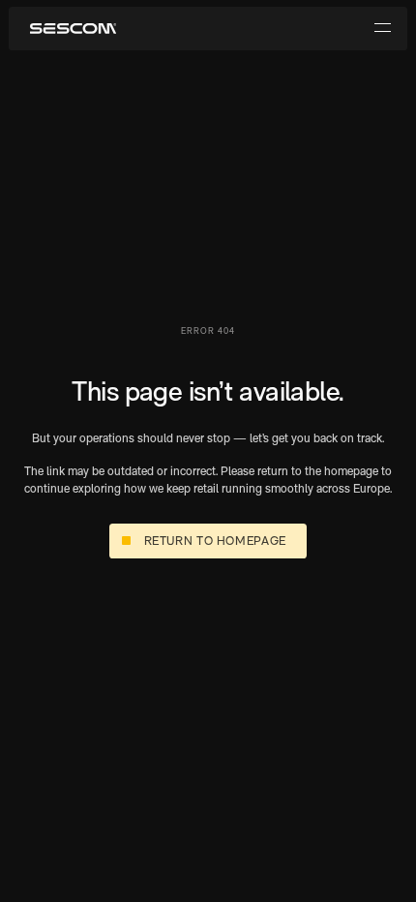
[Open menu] (383, 29)
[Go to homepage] (73, 28)
